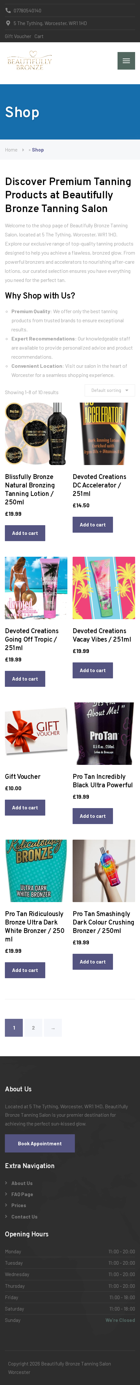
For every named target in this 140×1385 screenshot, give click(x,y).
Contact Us (24, 1216)
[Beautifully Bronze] (29, 61)
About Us (22, 1183)
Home (11, 150)
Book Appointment (40, 1143)
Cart (39, 36)
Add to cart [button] (25, 533)
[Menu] (126, 61)
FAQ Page (22, 1194)
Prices (18, 1205)
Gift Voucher (18, 36)
